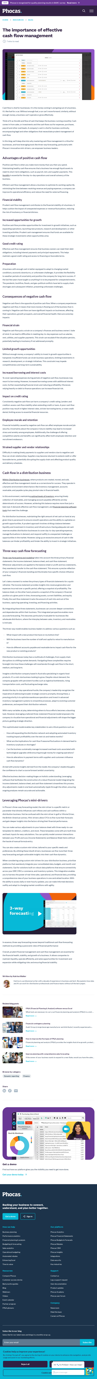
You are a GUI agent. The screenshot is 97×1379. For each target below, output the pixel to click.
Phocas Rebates (57, 1244)
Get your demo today (13, 1174)
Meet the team (56, 1312)
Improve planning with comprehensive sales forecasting (47, 1054)
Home (5, 20)
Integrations (55, 1256)
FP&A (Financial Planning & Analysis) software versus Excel (49, 1008)
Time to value (8, 1264)
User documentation (59, 1284)
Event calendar (8, 1300)
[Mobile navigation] (91, 11)
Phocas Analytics (57, 1232)
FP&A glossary (8, 1308)
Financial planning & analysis (14, 1240)
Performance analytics (11, 1236)
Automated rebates (10, 1256)
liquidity (6, 175)
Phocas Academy (57, 1292)
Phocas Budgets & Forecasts (61, 1240)
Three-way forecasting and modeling (18, 557)
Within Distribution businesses (16, 479)
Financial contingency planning (38, 1023)
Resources (18, 20)
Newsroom (55, 1308)
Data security (56, 1260)
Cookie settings (48, 1372)
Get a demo (10, 1216)
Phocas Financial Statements (62, 1236)
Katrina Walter (19, 976)
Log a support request (59, 1280)
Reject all (25, 1364)
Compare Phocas (9, 1276)
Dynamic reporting (11, 1076)
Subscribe (87, 1342)
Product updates (57, 1288)
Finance (26, 1076)
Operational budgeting (11, 1252)
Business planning (10, 1232)
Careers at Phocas (58, 1316)
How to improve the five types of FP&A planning (44, 1039)
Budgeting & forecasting (12, 1244)
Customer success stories (12, 1280)
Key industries (56, 1264)
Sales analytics (8, 1248)
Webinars (6, 1292)
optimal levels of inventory (42, 496)
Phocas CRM (56, 1248)
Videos (5, 1296)
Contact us (55, 1276)
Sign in (29, 1216)
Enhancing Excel (9, 1260)
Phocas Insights (57, 1252)
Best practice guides (10, 1284)
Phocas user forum (58, 1296)
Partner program (9, 1304)
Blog (30, 20)
